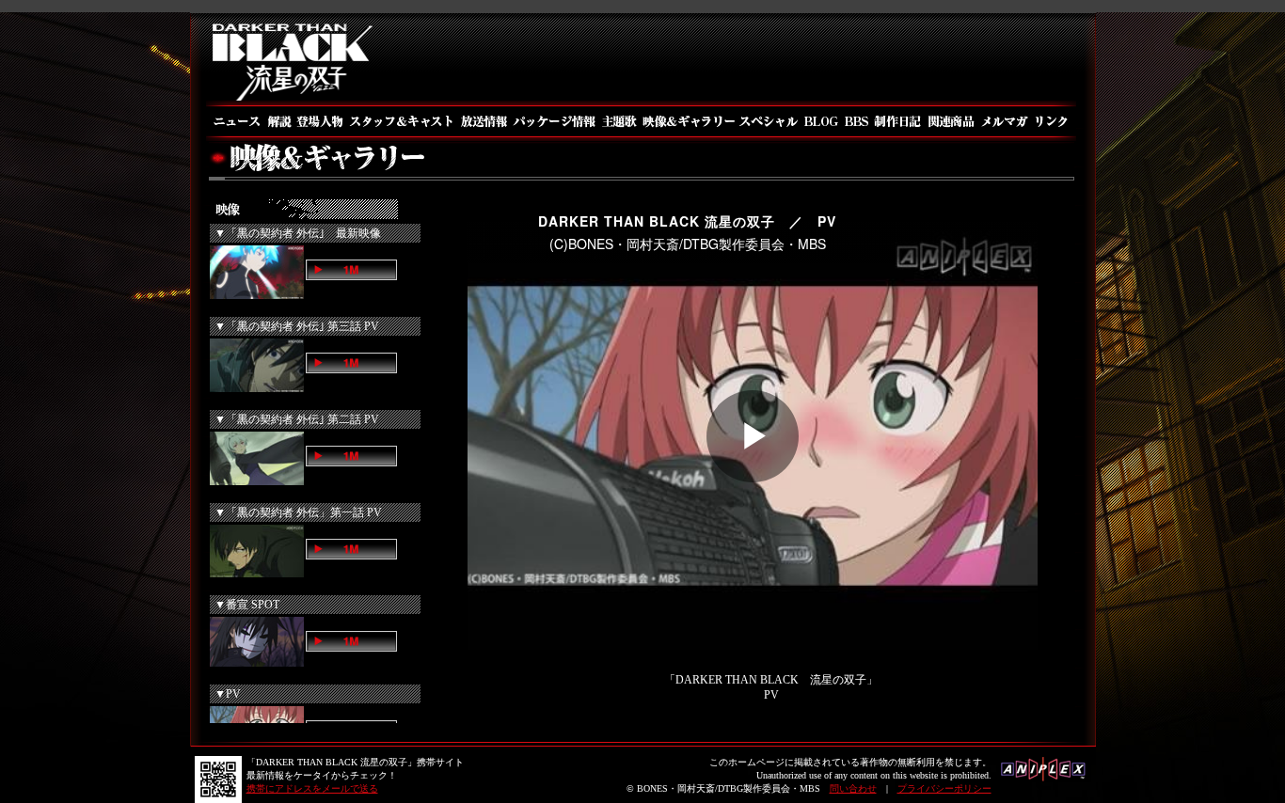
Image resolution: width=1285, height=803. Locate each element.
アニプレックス (1043, 775)
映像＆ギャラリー (687, 121)
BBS (856, 121)
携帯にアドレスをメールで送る (312, 788)
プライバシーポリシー (944, 788)
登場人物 (319, 121)
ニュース (235, 121)
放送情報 (483, 121)
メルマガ (1005, 121)
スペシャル (768, 121)
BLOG (820, 121)
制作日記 (898, 121)
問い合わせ (853, 788)
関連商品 (951, 121)
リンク (1054, 121)
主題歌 (619, 121)
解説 (278, 121)
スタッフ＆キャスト (401, 121)
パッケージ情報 (554, 121)
